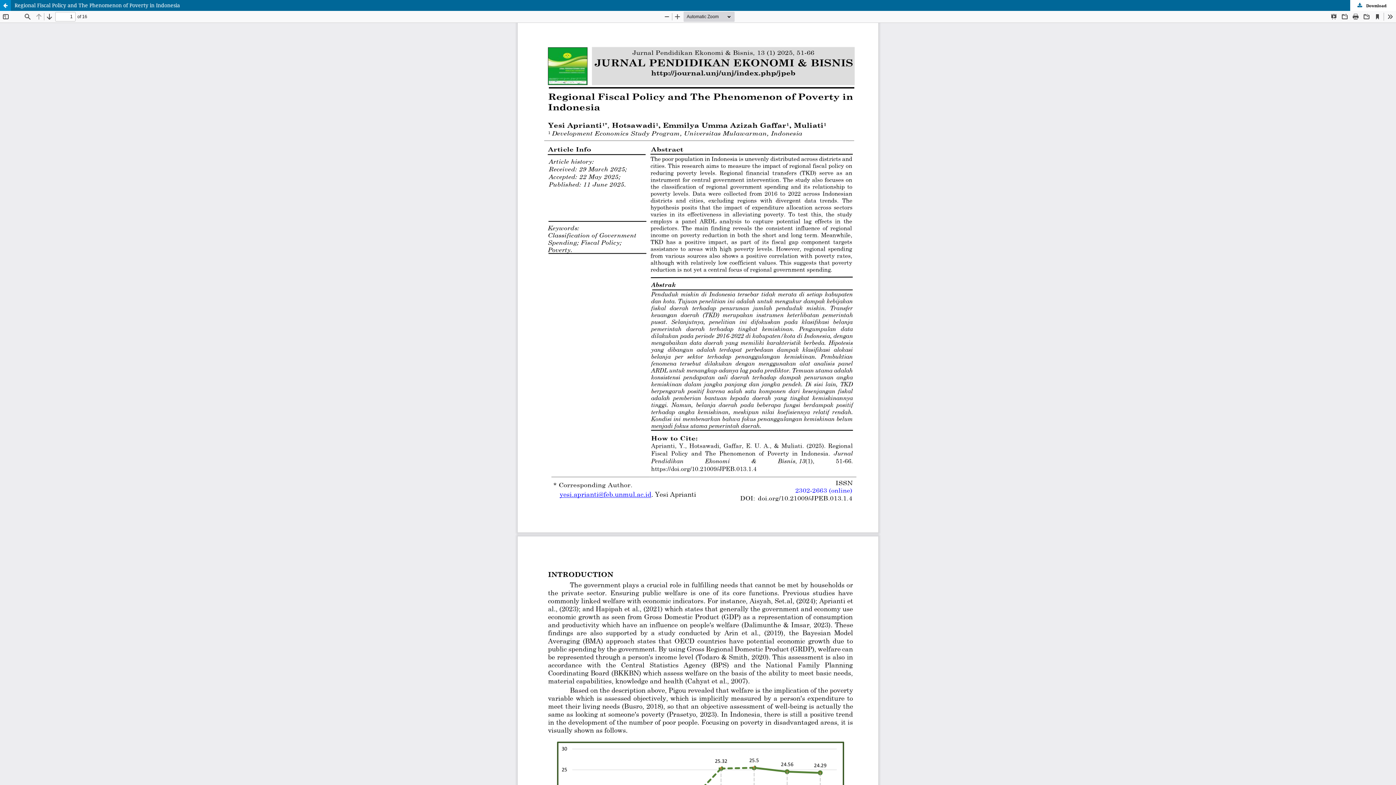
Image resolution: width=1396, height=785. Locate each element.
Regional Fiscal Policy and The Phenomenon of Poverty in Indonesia (97, 5)
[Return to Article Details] (5, 5)
